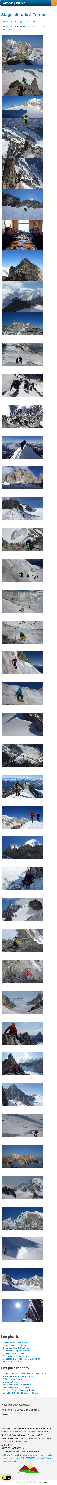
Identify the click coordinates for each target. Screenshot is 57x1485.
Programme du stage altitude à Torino (20, 21)
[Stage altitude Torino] (22, 50)
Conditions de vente (28, 1455)
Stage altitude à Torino (23, 14)
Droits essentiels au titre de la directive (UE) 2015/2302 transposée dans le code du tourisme (27, 1458)
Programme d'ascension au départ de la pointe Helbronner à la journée (24, 27)
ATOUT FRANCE (30, 1431)
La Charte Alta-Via (9, 1455)
